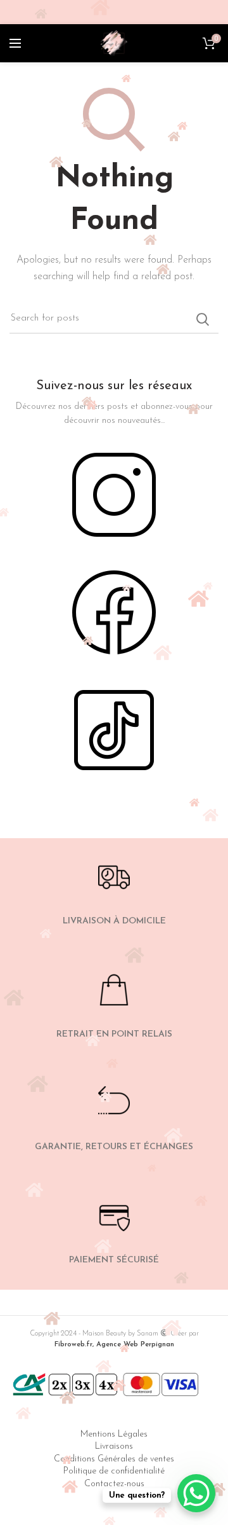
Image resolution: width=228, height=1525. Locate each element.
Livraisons (114, 1446)
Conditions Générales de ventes (114, 1459)
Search (202, 319)
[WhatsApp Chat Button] (196, 1493)
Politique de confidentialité (114, 1471)
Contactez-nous (114, 1484)
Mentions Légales (114, 1434)
